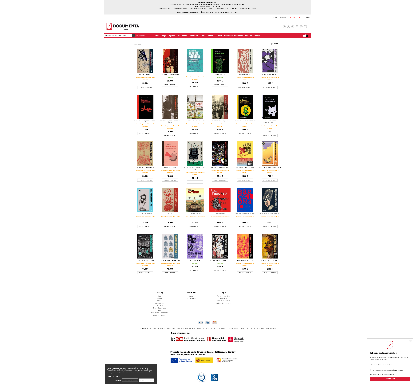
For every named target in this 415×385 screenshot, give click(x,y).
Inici (157, 36)
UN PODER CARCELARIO (244, 74)
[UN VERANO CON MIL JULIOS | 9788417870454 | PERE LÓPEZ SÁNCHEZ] (220, 107)
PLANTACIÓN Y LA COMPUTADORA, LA (245, 121)
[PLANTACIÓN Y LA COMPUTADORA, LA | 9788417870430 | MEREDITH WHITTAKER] (245, 107)
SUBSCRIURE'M (390, 379)
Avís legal (223, 298)
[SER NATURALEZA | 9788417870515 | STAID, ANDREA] (220, 61)
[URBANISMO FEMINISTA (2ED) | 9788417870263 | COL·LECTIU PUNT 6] (145, 246)
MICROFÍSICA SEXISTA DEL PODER (219, 260)
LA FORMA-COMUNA (170, 167)
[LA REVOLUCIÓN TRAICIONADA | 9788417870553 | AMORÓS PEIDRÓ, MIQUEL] (170, 61)
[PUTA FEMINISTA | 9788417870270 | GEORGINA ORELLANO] (195, 246)
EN (299, 17)
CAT (290, 17)
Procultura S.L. (283, 17)
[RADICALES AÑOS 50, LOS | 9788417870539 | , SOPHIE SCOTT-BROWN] (145, 61)
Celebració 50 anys (252, 36)
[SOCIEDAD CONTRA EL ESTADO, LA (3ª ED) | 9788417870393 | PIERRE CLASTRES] (195, 153)
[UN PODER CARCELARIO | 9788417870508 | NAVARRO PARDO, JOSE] (245, 61)
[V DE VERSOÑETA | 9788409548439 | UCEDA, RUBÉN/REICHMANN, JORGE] (220, 200)
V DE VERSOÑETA (220, 214)
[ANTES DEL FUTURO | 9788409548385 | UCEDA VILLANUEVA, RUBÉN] (195, 200)
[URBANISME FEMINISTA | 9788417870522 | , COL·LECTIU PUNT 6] (195, 60)
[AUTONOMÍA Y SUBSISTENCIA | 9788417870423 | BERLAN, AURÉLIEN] (145, 153)
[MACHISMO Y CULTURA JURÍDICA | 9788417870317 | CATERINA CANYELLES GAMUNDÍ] (269, 200)
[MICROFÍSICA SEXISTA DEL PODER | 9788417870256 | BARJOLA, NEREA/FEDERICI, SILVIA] (220, 246)
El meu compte (306, 17)
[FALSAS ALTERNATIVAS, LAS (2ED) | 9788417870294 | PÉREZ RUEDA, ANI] (170, 246)
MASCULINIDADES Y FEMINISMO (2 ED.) (270, 167)
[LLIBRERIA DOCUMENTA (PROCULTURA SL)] (122, 28)
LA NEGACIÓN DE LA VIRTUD (245, 260)
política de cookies (113, 376)
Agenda (172, 36)
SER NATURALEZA (220, 74)
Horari (219, 36)
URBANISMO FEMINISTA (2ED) (145, 260)
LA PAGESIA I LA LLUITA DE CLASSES (195, 121)
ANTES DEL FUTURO (195, 214)
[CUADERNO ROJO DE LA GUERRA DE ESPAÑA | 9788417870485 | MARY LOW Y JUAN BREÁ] (170, 107)
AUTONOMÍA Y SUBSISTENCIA (145, 167)
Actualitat (194, 36)
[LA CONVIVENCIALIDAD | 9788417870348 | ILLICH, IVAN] (145, 200)
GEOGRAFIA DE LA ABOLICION (219, 167)
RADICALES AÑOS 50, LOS (145, 74)
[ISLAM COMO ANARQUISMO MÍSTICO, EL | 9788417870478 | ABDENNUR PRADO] (145, 107)
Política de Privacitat (223, 303)
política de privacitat (397, 370)
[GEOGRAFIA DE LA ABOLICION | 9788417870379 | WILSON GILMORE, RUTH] (220, 153)
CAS (295, 17)
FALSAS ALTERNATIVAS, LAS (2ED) (170, 260)
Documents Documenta (233, 36)
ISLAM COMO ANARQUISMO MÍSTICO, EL (145, 121)
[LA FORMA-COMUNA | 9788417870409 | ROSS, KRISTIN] (170, 153)
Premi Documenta (207, 36)
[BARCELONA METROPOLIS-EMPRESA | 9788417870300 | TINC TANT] (245, 200)
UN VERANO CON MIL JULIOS (220, 121)
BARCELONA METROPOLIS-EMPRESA (245, 214)
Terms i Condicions (223, 296)
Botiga (164, 36)
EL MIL (170, 214)
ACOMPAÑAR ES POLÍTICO (269, 74)
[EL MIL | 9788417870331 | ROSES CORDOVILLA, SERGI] (170, 200)
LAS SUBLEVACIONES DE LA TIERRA (245, 167)
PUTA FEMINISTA (195, 260)
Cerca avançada (140, 35)
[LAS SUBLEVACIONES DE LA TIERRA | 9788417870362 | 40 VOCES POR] (245, 153)
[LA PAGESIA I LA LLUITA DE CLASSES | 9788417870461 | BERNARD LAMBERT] (195, 107)
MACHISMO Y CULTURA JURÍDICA (269, 214)
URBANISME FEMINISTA (195, 74)
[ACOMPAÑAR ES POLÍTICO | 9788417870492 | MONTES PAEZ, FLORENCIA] (269, 61)
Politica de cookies (223, 301)
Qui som (275, 17)
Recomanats (183, 36)
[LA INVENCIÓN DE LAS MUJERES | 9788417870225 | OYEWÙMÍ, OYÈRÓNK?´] (269, 246)
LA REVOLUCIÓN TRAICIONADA (170, 74)
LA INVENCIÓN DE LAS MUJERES (269, 260)
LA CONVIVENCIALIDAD (145, 214)
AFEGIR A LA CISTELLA (145, 87)
